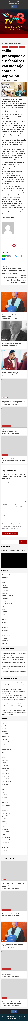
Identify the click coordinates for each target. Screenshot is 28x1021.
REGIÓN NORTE (6, 625)
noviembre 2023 (6, 776)
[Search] (25, 36)
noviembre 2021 (6, 839)
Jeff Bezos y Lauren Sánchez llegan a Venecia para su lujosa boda (12, 430)
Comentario (6, 483)
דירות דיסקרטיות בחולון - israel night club (12, 703)
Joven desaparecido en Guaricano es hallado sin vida (13, 663)
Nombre (5, 504)
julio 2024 (4, 755)
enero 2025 (5, 739)
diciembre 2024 (6, 741)
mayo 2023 (5, 792)
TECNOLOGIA (6, 635)
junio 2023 (4, 789)
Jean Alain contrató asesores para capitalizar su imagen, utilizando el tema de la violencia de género (13, 691)
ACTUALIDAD (5, 47)
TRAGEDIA (5, 641)
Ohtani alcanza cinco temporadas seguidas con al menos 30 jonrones (14, 672)
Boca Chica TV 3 (13, 27)
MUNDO (4, 609)
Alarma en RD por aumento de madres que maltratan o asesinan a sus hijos (14, 402)
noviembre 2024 (6, 744)
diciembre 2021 (6, 837)
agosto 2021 (5, 847)
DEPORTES (5, 588)
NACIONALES (21, 47)
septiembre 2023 (6, 781)
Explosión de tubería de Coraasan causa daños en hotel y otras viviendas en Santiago (14, 278)
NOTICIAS (4, 614)
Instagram (11, 3)
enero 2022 (5, 834)
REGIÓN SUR (5, 627)
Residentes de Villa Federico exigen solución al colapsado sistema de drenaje (13, 459)
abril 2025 (4, 731)
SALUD (4, 633)
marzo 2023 (5, 797)
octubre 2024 (5, 747)
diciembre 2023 (6, 773)
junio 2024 (4, 757)
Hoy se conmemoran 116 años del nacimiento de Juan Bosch (11, 344)
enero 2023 (5, 802)
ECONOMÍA (5, 590)
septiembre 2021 (6, 845)
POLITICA (4, 619)
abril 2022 (4, 826)
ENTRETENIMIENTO (13, 47)
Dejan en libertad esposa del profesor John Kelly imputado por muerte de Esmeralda (13, 269)
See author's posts (14, 241)
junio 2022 (4, 821)
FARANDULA (5, 598)
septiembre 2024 (6, 749)
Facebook (17, 3)
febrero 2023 (5, 800)
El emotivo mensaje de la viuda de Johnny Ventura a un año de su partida (14, 706)
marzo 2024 (5, 765)
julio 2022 (4, 818)
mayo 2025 (5, 728)
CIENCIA (4, 580)
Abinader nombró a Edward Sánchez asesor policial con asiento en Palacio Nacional (14, 685)
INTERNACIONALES (7, 603)
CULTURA (4, 585)
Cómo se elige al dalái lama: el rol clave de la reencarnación (13, 667)
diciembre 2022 (6, 805)
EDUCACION (5, 593)
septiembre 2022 (6, 813)
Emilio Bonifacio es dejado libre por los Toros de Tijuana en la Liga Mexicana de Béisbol (14, 654)
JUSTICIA (4, 606)
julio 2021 (4, 850)
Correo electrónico (18, 506)
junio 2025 (4, 726)
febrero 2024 (5, 768)
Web (3, 515)
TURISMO (4, 643)
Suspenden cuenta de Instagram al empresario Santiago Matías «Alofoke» (13, 373)
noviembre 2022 (6, 808)
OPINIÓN (4, 617)
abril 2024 (4, 763)
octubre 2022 (5, 810)
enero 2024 (5, 771)
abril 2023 (4, 794)
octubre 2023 (5, 778)
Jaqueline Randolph (7, 682)
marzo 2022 (5, 829)
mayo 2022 (5, 823)
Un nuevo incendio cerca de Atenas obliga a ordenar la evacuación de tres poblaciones (13, 658)
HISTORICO (5, 601)
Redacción (15, 80)
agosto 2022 (5, 816)
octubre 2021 (5, 842)
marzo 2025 (5, 733)
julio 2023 (4, 786)
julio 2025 (4, 723)
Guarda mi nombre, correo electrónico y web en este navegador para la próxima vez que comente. (14, 526)
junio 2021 (4, 853)
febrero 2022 (5, 831)
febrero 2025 (5, 736)
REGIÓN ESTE (5, 622)
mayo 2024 (5, 760)
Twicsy (3, 689)
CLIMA (4, 582)
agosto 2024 (5, 752)
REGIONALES (5, 630)
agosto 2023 (5, 784)
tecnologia (4, 638)
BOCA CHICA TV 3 (7, 577)
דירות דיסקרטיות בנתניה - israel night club (12, 710)
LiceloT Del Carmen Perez (13, 318)
